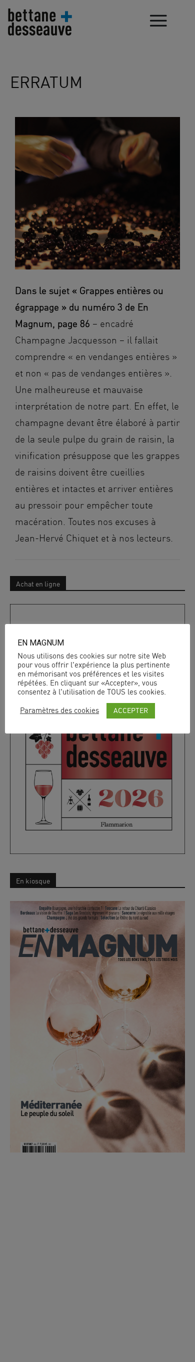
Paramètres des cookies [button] (59, 710)
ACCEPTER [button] (131, 710)
